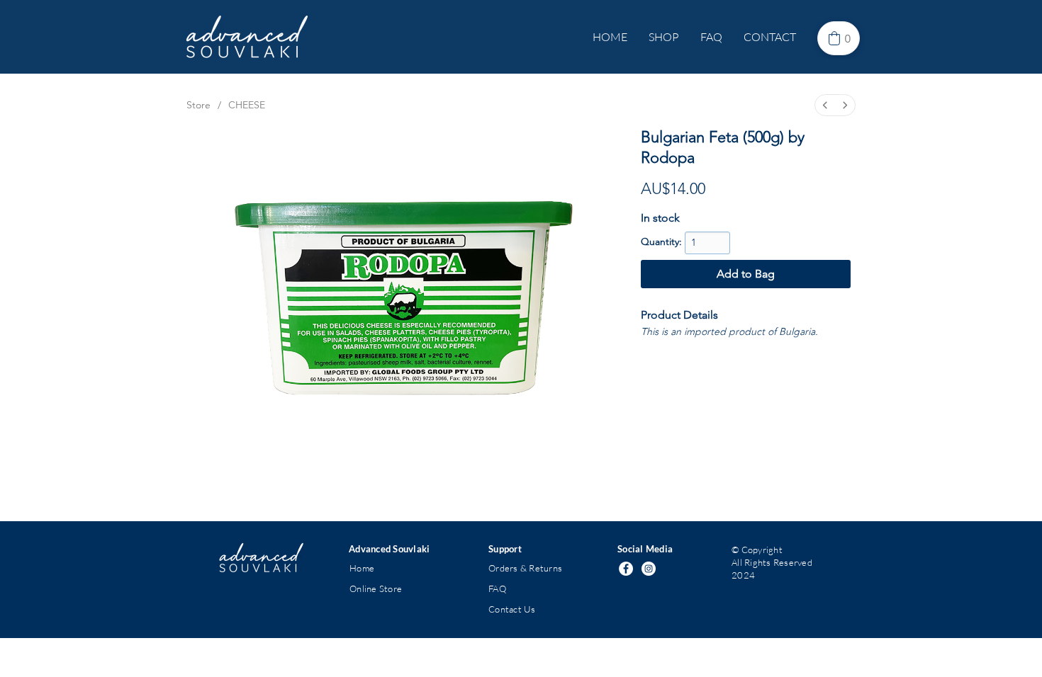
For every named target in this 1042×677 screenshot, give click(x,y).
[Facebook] (626, 569)
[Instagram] (649, 569)
